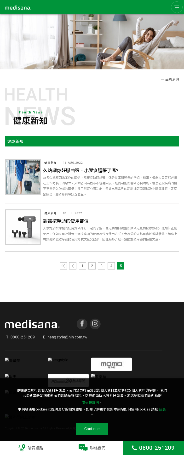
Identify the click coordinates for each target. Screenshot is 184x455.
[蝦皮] (10, 377)
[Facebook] (82, 324)
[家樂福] (98, 377)
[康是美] (12, 361)
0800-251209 (157, 447)
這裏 (162, 409)
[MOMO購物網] (111, 369)
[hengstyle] (58, 360)
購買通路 (35, 448)
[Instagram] (95, 324)
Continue (92, 429)
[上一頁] (72, 266)
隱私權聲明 (90, 402)
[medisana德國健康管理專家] (158, 79)
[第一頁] (63, 266)
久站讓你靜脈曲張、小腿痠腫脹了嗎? (80, 170)
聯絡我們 (97, 448)
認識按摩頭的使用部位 (66, 221)
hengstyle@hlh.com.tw (65, 337)
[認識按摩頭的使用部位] (23, 227)
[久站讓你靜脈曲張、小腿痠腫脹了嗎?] (23, 177)
